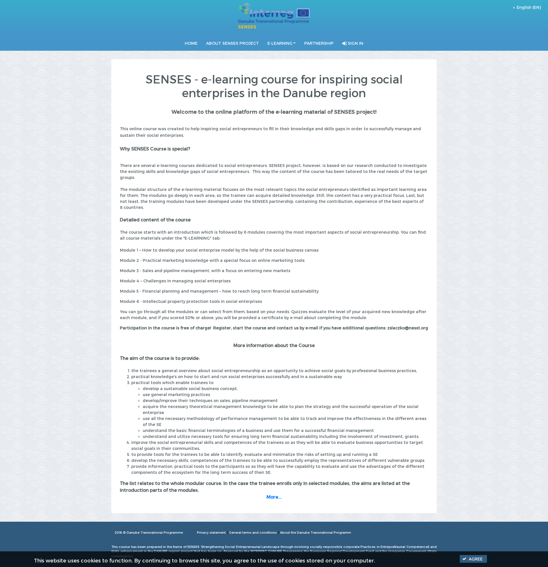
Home (191, 43)
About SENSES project (232, 43)
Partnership (319, 43)
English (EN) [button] (528, 7)
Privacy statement (211, 532)
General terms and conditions (253, 532)
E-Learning (280, 43)
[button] (473, 559)
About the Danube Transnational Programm (315, 532)
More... (274, 496)
